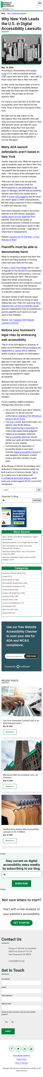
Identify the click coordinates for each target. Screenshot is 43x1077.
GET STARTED (21, 922)
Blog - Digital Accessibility (16, 13)
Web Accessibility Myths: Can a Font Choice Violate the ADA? (18, 553)
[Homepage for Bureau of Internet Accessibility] (7, 5)
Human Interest (10, 590)
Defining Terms (10, 596)
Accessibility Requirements (14, 583)
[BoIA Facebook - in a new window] (11, 1048)
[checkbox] (8, 1020)
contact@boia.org (16, 961)
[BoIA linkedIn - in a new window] (25, 1048)
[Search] (39, 490)
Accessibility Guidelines (13, 586)
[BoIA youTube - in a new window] (31, 1048)
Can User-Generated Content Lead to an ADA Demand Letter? (19, 558)
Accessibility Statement (21, 1056)
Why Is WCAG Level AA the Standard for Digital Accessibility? (20, 538)
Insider (7, 576)
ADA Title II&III (10, 610)
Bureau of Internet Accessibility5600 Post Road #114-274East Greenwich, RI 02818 (22, 951)
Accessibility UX (10, 580)
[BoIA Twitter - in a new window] (18, 1048)
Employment (8, 613)
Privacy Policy (21, 1059)
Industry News (10, 600)
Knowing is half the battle (14, 573)
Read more (10, 732)
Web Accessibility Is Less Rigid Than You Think (20, 543)
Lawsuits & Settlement (13, 603)
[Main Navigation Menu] (40, 3)
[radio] (5, 1020)
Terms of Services (21, 1063)
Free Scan (31, 656)
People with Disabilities (13, 593)
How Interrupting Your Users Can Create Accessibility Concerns (17, 547)
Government (9, 606)
